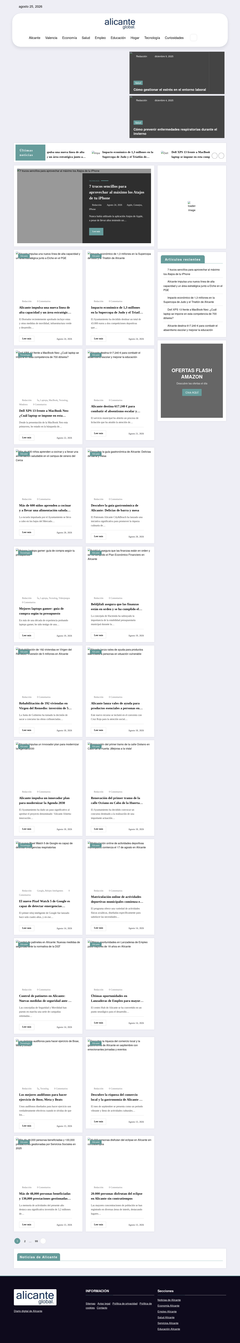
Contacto (102, 1308)
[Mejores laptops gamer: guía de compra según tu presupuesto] (48, 552)
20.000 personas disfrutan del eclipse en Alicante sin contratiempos (116, 1196)
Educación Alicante (169, 1329)
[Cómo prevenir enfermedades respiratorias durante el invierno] (176, 116)
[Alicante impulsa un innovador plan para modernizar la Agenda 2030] (48, 746)
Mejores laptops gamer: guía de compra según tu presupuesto (41, 611)
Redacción (141, 56)
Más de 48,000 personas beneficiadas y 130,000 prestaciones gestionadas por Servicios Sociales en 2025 (45, 1196)
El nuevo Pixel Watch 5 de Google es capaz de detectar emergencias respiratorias (44, 903)
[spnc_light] (203, 37)
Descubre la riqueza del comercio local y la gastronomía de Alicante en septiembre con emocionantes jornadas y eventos (117, 1097)
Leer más (96, 231)
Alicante (34, 37)
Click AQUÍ (191, 392)
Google (40, 891)
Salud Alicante (166, 1317)
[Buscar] (193, 37)
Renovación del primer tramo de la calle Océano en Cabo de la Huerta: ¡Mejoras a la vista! (116, 800)
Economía (69, 37)
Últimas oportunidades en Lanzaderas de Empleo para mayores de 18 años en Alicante (117, 998)
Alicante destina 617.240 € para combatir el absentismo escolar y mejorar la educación (114, 409)
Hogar (135, 37)
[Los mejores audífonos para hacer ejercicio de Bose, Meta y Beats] (48, 1043)
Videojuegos (64, 598)
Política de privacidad (124, 1303)
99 (36, 1241)
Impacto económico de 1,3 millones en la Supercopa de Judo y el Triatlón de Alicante (113, 154)
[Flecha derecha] (221, 155)
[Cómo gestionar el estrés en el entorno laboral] (169, 72)
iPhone (92, 209)
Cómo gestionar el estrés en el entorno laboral (170, 89)
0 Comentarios (43, 301)
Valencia (51, 37)
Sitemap (90, 1303)
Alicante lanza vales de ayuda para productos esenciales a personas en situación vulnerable (115, 706)
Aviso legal (103, 1303)
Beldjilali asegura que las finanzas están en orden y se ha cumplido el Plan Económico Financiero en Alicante (115, 606)
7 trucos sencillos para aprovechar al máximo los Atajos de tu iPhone (116, 192)
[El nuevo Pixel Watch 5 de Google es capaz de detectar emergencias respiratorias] (48, 845)
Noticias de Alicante (169, 1300)
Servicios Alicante (168, 1323)
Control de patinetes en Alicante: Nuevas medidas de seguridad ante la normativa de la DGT (45, 998)
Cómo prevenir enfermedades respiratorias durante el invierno (175, 131)
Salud (86, 37)
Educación (118, 37)
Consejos (138, 205)
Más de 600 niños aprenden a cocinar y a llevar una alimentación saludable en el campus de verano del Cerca (45, 508)
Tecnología (152, 37)
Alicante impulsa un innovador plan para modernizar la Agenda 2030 (44, 800)
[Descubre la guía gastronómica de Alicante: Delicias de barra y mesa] (120, 453)
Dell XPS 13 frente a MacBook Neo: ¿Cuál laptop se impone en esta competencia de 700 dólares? (183, 154)
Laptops (44, 400)
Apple (129, 205)
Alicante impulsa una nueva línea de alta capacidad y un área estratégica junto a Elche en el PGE (44, 310)
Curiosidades (174, 37)
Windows (23, 404)
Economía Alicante (168, 1305)
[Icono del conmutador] (210, 37)
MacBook (53, 400)
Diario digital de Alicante (28, 1311)
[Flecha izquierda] (214, 155)
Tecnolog (63, 400)
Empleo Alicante (167, 1311)
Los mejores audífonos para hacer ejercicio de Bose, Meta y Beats (43, 1097)
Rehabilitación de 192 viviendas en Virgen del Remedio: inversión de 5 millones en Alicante (43, 706)
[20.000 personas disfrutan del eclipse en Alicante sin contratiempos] (120, 1141)
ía (38, 400)
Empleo (100, 37)
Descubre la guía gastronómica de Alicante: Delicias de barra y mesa (115, 508)
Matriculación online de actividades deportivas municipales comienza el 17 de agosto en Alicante (116, 899)
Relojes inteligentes (54, 891)
